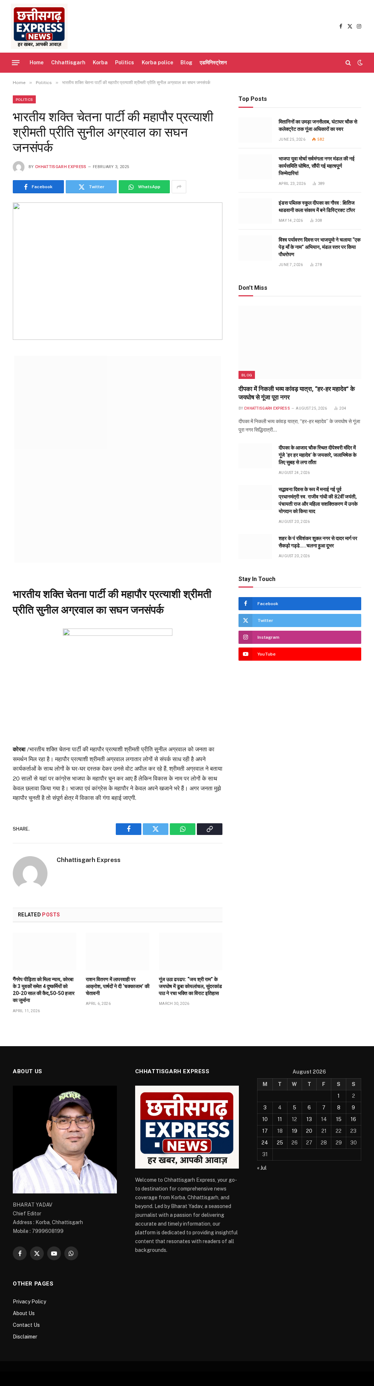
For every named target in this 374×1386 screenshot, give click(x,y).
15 (338, 1119)
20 (309, 1131)
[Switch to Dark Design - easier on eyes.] (359, 62)
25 (280, 1143)
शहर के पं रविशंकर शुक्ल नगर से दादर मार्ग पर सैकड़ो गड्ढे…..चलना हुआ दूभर (318, 541)
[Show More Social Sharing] (179, 186)
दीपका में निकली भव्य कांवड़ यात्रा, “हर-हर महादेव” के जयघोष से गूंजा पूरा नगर (296, 393)
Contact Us (26, 1325)
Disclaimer (25, 1337)
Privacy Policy (29, 1302)
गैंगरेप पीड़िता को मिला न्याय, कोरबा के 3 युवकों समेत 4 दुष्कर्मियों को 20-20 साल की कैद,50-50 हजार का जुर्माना (44, 989)
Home (36, 62)
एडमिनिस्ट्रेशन (213, 62)
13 (309, 1119)
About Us (24, 1313)
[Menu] (16, 62)
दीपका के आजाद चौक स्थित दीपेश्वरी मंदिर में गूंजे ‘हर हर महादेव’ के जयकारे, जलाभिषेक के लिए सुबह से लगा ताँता (317, 455)
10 (265, 1119)
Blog (186, 62)
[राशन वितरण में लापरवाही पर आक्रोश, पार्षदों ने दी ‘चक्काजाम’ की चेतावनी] (117, 952)
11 (280, 1119)
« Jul (262, 1168)
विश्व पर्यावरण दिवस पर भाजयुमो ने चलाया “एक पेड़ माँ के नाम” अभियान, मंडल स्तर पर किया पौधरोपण (319, 247)
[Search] (348, 62)
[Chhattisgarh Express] (39, 26)
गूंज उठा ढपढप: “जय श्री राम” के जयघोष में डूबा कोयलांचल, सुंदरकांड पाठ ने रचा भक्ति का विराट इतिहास (190, 986)
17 (265, 1131)
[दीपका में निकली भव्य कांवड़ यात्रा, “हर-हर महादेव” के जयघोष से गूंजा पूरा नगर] (299, 342)
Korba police (157, 62)
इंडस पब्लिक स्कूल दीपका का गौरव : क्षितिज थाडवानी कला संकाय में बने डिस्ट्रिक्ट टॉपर (317, 206)
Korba (100, 62)
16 (353, 1119)
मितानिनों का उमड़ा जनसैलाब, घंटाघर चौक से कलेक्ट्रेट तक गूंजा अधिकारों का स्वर (318, 125)
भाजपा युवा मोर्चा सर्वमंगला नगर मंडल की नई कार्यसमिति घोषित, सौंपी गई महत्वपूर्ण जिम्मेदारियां (317, 166)
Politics (124, 62)
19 (294, 1131)
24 (265, 1143)
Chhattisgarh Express (61, 166)
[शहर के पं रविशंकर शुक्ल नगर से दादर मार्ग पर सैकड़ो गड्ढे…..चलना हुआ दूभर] (255, 546)
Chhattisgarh (68, 62)
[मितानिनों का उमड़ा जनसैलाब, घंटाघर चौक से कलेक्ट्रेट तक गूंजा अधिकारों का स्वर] (255, 130)
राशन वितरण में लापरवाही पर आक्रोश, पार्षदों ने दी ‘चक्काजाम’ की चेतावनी (117, 986)
